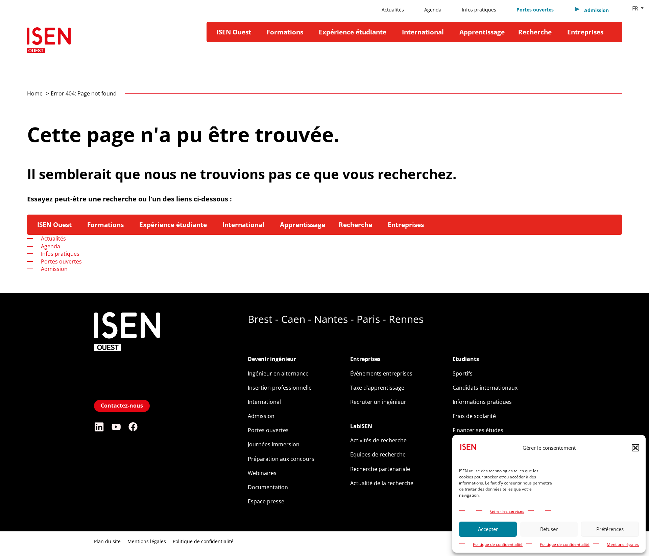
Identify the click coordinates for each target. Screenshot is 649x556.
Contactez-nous (122, 405)
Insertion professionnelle (280, 387)
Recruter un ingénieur (378, 402)
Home (35, 93)
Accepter (488, 529)
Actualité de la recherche (381, 483)
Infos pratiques (479, 9)
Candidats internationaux (485, 387)
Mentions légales (623, 544)
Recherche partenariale (380, 469)
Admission (261, 416)
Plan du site (107, 541)
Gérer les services (507, 511)
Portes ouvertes (535, 9)
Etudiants (466, 359)
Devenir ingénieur (272, 359)
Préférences (610, 529)
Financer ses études (478, 430)
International (423, 32)
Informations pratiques (482, 402)
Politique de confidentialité (498, 544)
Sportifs (463, 373)
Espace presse (266, 501)
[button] (635, 447)
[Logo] (49, 42)
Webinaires (262, 473)
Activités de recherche (378, 440)
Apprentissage (482, 32)
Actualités (393, 9)
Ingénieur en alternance (278, 373)
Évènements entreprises (381, 373)
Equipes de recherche (378, 454)
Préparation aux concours (281, 459)
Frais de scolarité (474, 416)
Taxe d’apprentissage (377, 387)
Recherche (535, 32)
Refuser (549, 529)
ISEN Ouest (234, 32)
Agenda (432, 9)
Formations (285, 32)
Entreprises (585, 32)
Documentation (268, 487)
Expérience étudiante (352, 32)
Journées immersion (273, 444)
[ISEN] (127, 392)
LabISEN (361, 426)
